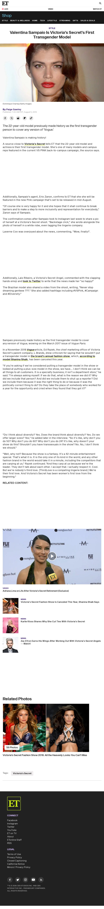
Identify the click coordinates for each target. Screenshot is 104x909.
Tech (42, 20)
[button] (52, 556)
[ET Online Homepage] (6, 3)
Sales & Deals (88, 20)
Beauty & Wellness (20, 20)
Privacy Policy (14, 857)
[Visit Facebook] (10, 880)
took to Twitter (32, 281)
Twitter (10, 827)
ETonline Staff (14, 840)
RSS (9, 843)
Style (5, 20)
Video (50, 9)
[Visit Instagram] (25, 880)
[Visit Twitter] (17, 880)
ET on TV (12, 833)
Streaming (64, 20)
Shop (7, 16)
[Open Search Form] (100, 3)
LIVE (6, 9)
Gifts (75, 20)
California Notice (16, 864)
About (10, 836)
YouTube (11, 830)
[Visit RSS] (41, 880)
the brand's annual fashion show (50, 356)
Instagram (12, 823)
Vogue (30, 350)
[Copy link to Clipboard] (31, 118)
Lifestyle (52, 20)
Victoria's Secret (22, 773)
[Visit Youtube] (33, 879)
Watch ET (97, 9)
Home (35, 20)
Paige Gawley (13, 109)
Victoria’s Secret (34, 144)
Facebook (12, 820)
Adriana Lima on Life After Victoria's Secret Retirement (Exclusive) (36, 591)
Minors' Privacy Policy (18, 867)
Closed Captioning (17, 860)
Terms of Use (14, 854)
